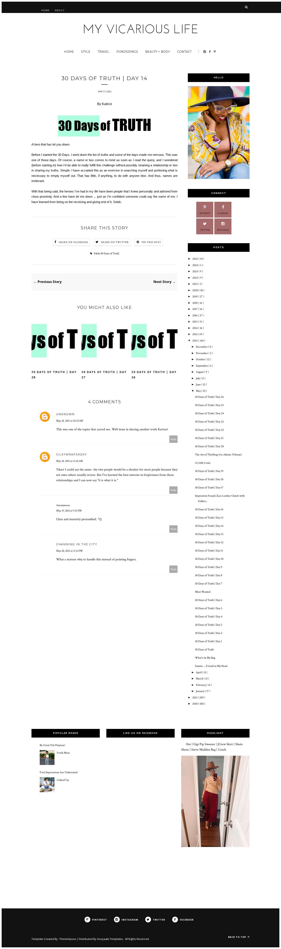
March (200, 678)
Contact (184, 52)
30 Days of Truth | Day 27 (104, 374)
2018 (195, 303)
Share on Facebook (73, 242)
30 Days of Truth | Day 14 (209, 526)
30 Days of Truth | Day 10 (209, 559)
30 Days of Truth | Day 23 (209, 421)
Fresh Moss (63, 753)
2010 (195, 704)
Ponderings (127, 52)
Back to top (237, 936)
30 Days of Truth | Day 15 (209, 518)
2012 (195, 341)
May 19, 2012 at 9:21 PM (68, 511)
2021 (195, 284)
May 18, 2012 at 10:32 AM (69, 421)
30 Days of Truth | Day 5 (208, 608)
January (200, 691)
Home (45, 10)
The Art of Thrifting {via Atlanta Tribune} (218, 454)
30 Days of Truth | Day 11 (209, 551)
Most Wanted (202, 592)
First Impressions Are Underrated (59, 772)
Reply (173, 439)
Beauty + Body (157, 52)
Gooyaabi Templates (110, 939)
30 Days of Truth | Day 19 (209, 471)
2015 (195, 322)
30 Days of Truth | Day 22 (209, 430)
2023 (195, 271)
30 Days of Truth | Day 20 (209, 446)
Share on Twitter (115, 242)
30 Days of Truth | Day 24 (209, 413)
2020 (195, 290)
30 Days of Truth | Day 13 (209, 534)
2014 (195, 328)
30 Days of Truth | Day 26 (153, 374)
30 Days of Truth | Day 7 (208, 583)
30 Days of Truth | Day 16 (209, 509)
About (60, 10)
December (202, 347)
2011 (195, 697)
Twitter (205, 230)
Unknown (65, 414)
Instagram (223, 230)
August (200, 372)
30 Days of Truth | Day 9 (208, 567)
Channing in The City (76, 544)
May (198, 391)
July (198, 378)
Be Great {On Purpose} (52, 745)
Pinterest (205, 213)
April (199, 672)
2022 (195, 278)
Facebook (223, 213)
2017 (195, 309)
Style (85, 52)
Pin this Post (151, 242)
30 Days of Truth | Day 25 (209, 405)
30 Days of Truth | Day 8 (208, 575)
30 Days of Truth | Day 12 (209, 542)
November (202, 353)
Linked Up (63, 780)
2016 (195, 315)
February (201, 685)
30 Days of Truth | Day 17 (209, 487)
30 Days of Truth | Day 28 (54, 374)
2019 (195, 296)
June (198, 384)
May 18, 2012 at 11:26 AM (69, 461)
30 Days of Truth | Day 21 (209, 438)
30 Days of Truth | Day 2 (208, 633)
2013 (195, 334)
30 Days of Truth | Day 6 (208, 600)
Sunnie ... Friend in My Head (211, 666)
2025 (195, 259)
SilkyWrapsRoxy (71, 454)
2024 (195, 265)
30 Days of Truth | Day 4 (208, 616)
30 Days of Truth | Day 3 (208, 625)
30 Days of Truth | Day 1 (208, 641)
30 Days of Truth (109, 253)
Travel (103, 52)
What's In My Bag (205, 658)
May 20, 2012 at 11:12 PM (69, 551)
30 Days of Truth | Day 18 (209, 479)
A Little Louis (202, 463)
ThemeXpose (67, 939)
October (201, 359)
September (202, 366)
